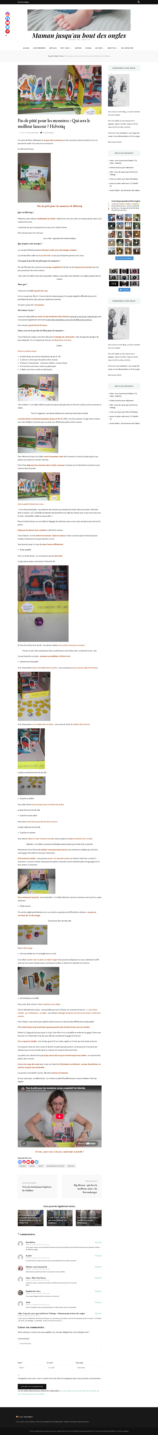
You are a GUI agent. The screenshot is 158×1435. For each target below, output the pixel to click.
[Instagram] (24, 1162)
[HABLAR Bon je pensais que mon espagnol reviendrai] (128, 234)
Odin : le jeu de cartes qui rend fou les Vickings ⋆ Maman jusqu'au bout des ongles (51, 1313)
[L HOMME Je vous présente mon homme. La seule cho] (136, 234)
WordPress (113, 1431)
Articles (53, 48)
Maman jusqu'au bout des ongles (79, 35)
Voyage (88, 48)
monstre (40, 1166)
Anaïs (28, 1302)
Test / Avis (64, 48)
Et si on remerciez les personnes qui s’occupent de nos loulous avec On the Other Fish (30, 1219)
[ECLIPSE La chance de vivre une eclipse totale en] (111, 234)
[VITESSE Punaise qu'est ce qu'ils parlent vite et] (128, 226)
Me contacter (127, 48)
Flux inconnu (25, 1417)
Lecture (98, 48)
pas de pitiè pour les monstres (55, 1166)
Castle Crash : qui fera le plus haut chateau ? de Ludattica (58, 1220)
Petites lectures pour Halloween (122, 168)
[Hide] (6, 35)
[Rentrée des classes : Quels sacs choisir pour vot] (120, 217)
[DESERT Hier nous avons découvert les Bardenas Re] (120, 226)
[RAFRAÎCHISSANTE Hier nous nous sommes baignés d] (136, 242)
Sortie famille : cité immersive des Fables (125, 190)
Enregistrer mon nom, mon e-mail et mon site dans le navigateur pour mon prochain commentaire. (59, 1378)
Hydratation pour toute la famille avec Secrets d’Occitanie (88, 1220)
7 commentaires (48, 133)
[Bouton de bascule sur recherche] (139, 2)
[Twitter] (36, 1162)
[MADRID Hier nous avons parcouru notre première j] (120, 234)
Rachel (28, 1255)
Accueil (26, 48)
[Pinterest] (32, 1162)
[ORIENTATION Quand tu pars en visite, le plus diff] (128, 251)
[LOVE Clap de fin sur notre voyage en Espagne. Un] (111, 226)
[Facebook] (20, 1162)
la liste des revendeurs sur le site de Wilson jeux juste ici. (69, 320)
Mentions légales (23, 2)
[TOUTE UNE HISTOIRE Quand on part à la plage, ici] (111, 251)
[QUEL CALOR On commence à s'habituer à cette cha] (120, 251)
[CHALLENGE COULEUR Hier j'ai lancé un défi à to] (136, 251)
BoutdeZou (30, 1242)
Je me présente (39, 48)
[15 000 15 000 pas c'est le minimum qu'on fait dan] (120, 242)
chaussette (22, 1166)
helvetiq (32, 1166)
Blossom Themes (94, 1431)
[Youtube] (28, 1162)
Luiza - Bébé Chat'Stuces (36, 1278)
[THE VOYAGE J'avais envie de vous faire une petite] (128, 217)
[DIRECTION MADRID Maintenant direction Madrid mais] (111, 242)
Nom (20, 1363)
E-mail (50, 1363)
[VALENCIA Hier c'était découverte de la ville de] (128, 242)
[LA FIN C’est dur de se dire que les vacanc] (111, 217)
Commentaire (23, 1338)
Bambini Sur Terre (33, 1291)
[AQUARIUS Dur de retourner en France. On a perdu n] (136, 217)
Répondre (98, 1242)
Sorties (78, 48)
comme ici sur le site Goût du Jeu (83, 316)
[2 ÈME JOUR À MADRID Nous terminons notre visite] (136, 226)
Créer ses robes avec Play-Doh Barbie (124, 179)
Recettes (112, 48)
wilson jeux (71, 1166)
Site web (79, 1363)
